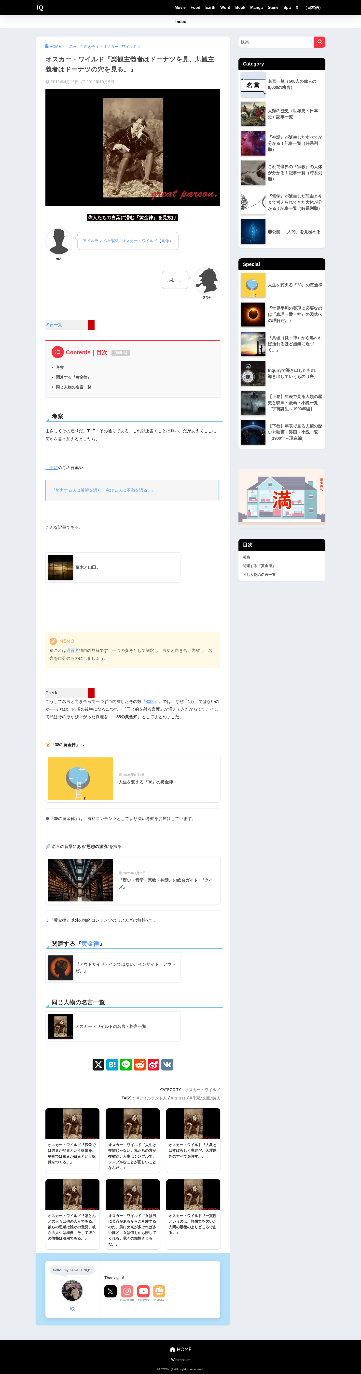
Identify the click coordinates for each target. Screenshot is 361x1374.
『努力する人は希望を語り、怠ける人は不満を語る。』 (103, 490)
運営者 (72, 650)
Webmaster (180, 1360)
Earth (210, 7)
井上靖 (51, 467)
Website (159, 1299)
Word (225, 7)
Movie (180, 7)
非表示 (121, 353)
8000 (150, 701)
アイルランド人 (153, 1098)
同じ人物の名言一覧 (73, 387)
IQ (40, 7)
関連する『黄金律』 (73, 377)
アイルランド (94, 240)
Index (180, 21)
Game (273, 7)
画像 (165, 240)
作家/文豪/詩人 (206, 1098)
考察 (60, 367)
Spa (287, 7)
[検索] (319, 42)
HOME (183, 1349)
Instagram (127, 1299)
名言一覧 (53, 324)
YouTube (143, 1299)
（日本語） (313, 7)
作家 (114, 240)
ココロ (179, 1098)
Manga (256, 7)
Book (240, 7)
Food (195, 7)
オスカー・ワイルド (139, 240)
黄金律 (90, 943)
